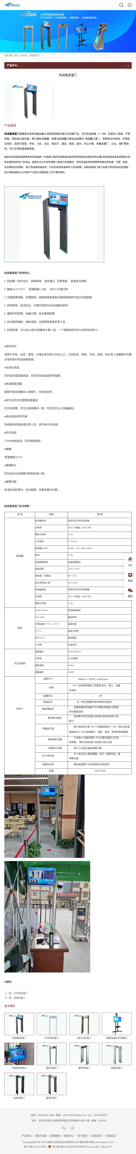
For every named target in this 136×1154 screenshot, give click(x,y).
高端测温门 (117, 1068)
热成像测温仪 (19, 1068)
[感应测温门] (52, 1054)
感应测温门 (52, 1068)
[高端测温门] (117, 1054)
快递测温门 (19, 1098)
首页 (16, 55)
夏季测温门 (52, 1098)
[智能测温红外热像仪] (117, 1024)
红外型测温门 (52, 1038)
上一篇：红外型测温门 (16, 993)
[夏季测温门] (52, 1084)
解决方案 (41, 1135)
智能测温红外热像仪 (116, 1038)
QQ (72, 1128)
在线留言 (110, 1135)
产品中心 (24, 55)
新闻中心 (69, 1135)
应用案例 (55, 1135)
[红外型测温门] (52, 1024)
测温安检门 (34, 55)
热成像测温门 (19, 1038)
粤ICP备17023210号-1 (35, 1146)
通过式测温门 (84, 1038)
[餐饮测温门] (84, 1054)
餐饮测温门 (84, 1068)
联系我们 (96, 1135)
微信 (63, 1128)
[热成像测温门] (19, 1024)
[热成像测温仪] (19, 1054)
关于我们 (82, 1135)
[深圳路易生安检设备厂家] (14, 5)
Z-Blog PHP (105, 1146)
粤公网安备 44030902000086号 (68, 1146)
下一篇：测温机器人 (14, 998)
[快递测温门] (19, 1084)
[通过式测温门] (84, 1024)
